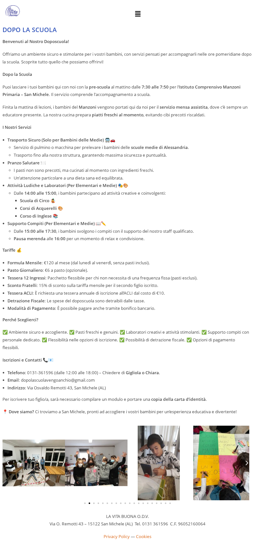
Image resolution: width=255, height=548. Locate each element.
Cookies (143, 536)
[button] (138, 14)
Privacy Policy (117, 536)
